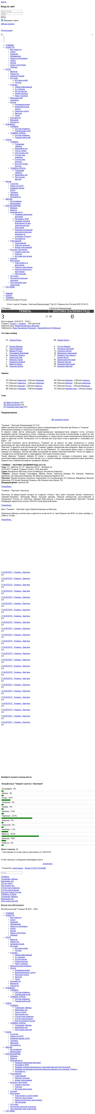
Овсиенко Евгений (65, 349)
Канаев (39, 389)
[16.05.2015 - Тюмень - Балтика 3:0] (16, 574)
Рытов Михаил (63, 346)
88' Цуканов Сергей (60, 420)
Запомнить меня (10, 20)
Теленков (21, 389)
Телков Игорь (15, 340)
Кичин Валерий (15, 349)
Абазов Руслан (15, 351)
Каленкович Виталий (66, 360)
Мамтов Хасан (15, 364)
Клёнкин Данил (16, 360)
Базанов (69, 380)
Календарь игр (7, 881)
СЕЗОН (8, 295)
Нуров (89, 389)
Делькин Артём (16, 366)
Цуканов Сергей (64, 351)
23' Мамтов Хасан (11, 402)
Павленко (21, 383)
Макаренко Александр (67, 353)
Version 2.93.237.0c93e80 (35, 868)
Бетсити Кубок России (11, 892)
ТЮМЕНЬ (10, 298)
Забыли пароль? (8, 24)
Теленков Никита (17, 355)
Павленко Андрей (17, 362)
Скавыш (86, 380)
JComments (47, 864)
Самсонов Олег (16, 357)
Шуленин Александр (66, 364)
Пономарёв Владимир (19, 353)
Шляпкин (40, 383)
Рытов (68, 386)
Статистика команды (10, 888)
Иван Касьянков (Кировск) (24, 328)
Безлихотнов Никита (66, 355)
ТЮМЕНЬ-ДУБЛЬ (8, 894)
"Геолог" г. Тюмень (18, 324)
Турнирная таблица (9, 879)
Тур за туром (6, 883)
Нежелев (40, 380)
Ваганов (68, 383)
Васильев (86, 386)
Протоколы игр (7, 886)
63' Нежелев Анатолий (13, 407)
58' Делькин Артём (12, 405)
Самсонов (21, 380)
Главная (9, 293)
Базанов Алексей (64, 366)
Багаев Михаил (15, 346)
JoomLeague (17, 868)
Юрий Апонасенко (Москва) (27, 326)
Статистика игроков (10, 890)
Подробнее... (6, 486)
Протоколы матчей (9, 901)
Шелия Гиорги (63, 340)
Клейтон (38, 386)
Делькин (21, 386)
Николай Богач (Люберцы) (49, 328)
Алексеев (86, 383)
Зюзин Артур (63, 357)
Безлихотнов (71, 389)
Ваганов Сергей (64, 362)
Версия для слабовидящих (12, 905)
